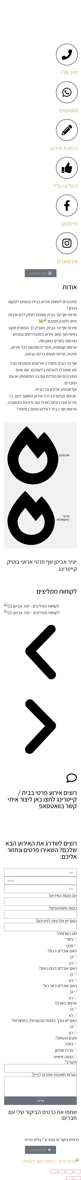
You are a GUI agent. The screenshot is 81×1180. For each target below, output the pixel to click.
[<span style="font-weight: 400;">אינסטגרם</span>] (67, 243)
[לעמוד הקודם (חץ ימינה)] (77, 1178)
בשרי (69, 939)
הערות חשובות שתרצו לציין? (54, 1074)
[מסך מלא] (69, 1171)
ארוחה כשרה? (66, 1003)
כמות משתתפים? (63, 908)
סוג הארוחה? (66, 933)
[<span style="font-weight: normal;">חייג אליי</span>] (67, 55)
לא (71, 963)
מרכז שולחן (64, 1050)
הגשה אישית (63, 1057)
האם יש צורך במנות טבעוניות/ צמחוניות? (44, 1020)
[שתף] (61, 1171)
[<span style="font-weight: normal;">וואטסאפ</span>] (67, 92)
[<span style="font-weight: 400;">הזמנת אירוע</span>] (67, 130)
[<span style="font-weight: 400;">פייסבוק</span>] (67, 205)
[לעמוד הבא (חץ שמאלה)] (69, 1178)
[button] (40, 653)
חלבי (69, 946)
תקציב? (70, 1062)
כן (71, 957)
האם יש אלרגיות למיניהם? (56, 921)
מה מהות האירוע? (62, 895)
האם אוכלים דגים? (62, 951)
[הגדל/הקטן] (77, 1171)
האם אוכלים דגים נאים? (58, 968)
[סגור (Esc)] (53, 1171)
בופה (69, 1044)
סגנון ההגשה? (66, 1038)
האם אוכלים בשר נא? (60, 985)
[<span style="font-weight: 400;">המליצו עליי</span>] (67, 168)
